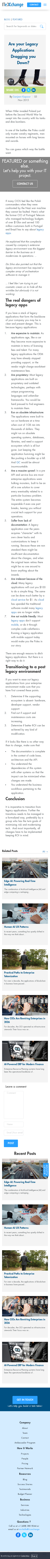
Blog (7, 19)
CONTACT (34, 5)
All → (45, 851)
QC (18, 462)
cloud (41, 600)
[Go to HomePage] (13, 4)
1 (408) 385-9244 (28, 1526)
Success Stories (25, 1484)
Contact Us (25, 183)
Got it (34, 1556)
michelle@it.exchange (29, 1529)
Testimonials (25, 1489)
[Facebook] (24, 90)
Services (25, 1505)
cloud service (18, 600)
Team (25, 1433)
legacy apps (18, 620)
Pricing (25, 1463)
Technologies (25, 1515)
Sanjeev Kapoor (22, 96)
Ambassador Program (25, 1443)
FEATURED (17, 19)
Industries (25, 1510)
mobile (14, 625)
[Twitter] (29, 90)
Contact (25, 1438)
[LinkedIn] (34, 90)
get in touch (25, 1400)
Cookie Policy (25, 1556)
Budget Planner (25, 1494)
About (25, 1428)
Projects (25, 1454)
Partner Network (25, 1468)
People (25, 1459)
